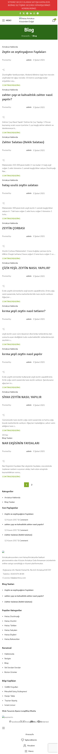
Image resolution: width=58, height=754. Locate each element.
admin (29, 60)
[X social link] (23, 13)
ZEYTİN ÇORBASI (13, 228)
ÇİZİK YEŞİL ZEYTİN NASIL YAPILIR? (26, 268)
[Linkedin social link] (31, 13)
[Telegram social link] (38, 13)
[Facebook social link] (20, 13)
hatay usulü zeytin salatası (20, 185)
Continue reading (11, 85)
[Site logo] (29, 20)
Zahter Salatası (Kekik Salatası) (23, 142)
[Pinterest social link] (27, 13)
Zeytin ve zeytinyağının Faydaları (24, 52)
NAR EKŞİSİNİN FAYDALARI (20, 443)
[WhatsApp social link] (34, 13)
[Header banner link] (29, 5)
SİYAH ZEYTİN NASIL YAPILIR (21, 397)
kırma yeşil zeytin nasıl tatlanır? (23, 311)
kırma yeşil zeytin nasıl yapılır (22, 354)
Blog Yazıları (7, 438)
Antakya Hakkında (10, 47)
